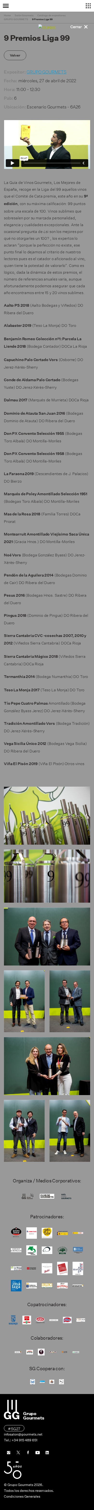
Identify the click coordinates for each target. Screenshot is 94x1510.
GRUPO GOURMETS (47, 71)
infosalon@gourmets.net (23, 1434)
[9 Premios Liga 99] (47, 816)
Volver (15, 55)
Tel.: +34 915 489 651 (20, 1440)
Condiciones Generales (22, 1496)
